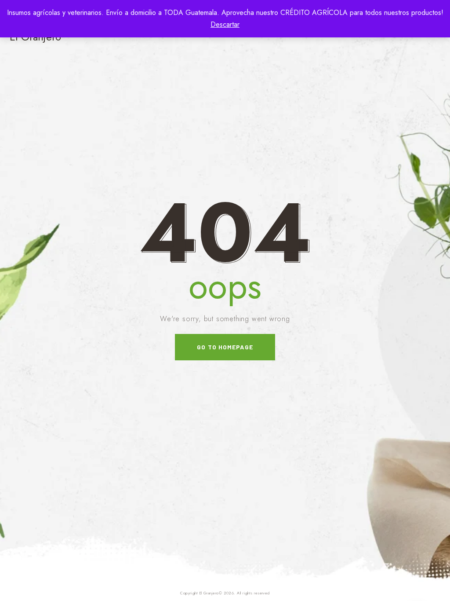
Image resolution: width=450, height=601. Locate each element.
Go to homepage (225, 347)
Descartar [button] (225, 24)
